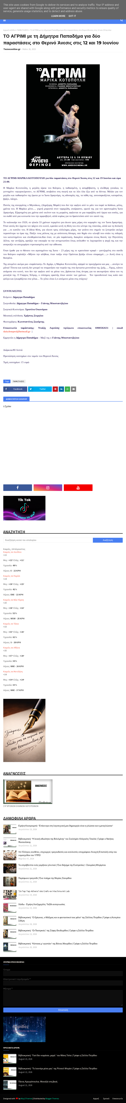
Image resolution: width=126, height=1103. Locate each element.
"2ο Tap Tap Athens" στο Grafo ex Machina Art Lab (44, 891)
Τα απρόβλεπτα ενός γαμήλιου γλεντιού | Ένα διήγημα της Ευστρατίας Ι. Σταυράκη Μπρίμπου (62, 865)
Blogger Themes (52, 1098)
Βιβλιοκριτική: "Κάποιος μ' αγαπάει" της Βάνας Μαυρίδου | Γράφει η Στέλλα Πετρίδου (57, 943)
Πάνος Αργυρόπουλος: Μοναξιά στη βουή (37, 1081)
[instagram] (48, 487)
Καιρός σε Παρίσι (11, 575)
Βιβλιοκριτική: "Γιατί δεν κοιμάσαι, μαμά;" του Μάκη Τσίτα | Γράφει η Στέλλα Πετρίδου (57, 1055)
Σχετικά (106, 1098)
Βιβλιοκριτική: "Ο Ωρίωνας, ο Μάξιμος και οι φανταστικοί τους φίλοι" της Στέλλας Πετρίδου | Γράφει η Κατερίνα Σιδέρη (69, 919)
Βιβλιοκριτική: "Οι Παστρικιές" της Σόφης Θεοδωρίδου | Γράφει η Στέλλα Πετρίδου (56, 930)
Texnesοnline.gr (11, 49)
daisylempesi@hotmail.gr (17, 331)
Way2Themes (26, 1098)
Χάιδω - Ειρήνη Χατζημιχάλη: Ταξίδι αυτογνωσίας (41, 904)
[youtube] (78, 487)
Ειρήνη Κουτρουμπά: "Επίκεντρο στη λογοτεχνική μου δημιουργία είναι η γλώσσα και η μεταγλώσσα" (65, 825)
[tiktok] (108, 487)
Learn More (58, 16)
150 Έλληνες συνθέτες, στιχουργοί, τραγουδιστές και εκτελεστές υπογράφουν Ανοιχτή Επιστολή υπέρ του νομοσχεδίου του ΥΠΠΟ (67, 853)
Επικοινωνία (118, 1098)
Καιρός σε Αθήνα (11, 647)
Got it (72, 16)
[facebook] (17, 487)
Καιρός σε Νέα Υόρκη (13, 599)
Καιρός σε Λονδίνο (12, 552)
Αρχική (96, 1098)
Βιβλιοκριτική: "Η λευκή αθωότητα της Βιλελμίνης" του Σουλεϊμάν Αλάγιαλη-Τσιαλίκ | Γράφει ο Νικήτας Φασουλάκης (66, 840)
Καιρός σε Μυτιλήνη (13, 671)
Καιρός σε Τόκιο (11, 623)
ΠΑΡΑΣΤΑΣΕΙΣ (22, 30)
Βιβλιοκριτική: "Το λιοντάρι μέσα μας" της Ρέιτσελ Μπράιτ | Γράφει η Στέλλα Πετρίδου (57, 1068)
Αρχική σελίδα (9, 30)
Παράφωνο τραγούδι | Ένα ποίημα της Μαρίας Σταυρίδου (45, 878)
